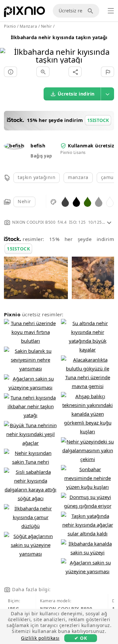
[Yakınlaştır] (42, 72)
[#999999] (98, 201)
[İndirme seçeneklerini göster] (107, 93)
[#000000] (76, 201)
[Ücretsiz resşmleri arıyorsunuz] (91, 10)
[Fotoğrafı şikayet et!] (107, 72)
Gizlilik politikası (40, 638)
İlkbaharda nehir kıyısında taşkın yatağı (59, 37)
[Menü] (111, 11)
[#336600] (87, 201)
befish (37, 145)
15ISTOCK (18, 249)
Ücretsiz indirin (76, 94)
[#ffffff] (110, 201)
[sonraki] (110, 47)
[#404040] (65, 201)
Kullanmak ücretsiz (91, 145)
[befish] (14, 145)
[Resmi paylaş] (75, 72)
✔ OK (80, 638)
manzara (78, 177)
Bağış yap (41, 156)
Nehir (24, 201)
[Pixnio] (24, 13)
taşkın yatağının (36, 177)
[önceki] (7, 47)
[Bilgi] (10, 72)
